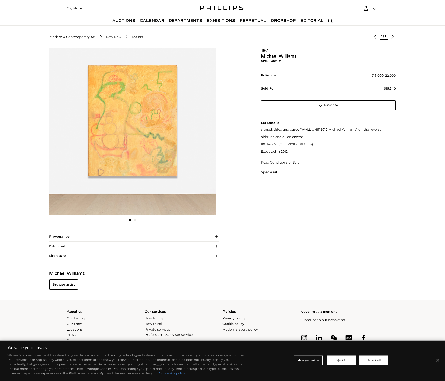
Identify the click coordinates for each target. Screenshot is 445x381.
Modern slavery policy (240, 329)
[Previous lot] (375, 37)
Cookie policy (233, 324)
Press (71, 335)
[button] (131, 131)
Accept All (374, 360)
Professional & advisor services (169, 335)
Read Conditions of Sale (280, 162)
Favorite (331, 105)
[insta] (304, 338)
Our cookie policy (172, 373)
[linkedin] (319, 338)
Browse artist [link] (63, 284)
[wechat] (333, 338)
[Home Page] (222, 9)
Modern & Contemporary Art (73, 37)
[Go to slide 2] (135, 220)
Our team (75, 324)
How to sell (154, 324)
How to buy (154, 318)
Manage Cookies (308, 360)
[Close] (437, 360)
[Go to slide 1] (130, 220)
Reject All (341, 360)
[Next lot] (392, 37)
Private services (157, 329)
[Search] (330, 21)
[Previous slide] (77, 132)
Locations (75, 329)
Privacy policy (233, 318)
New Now (113, 37)
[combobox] (75, 8)
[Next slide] (188, 132)
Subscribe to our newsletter (322, 320)
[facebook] (363, 338)
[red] (348, 338)
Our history (76, 318)
